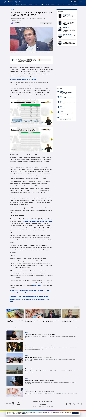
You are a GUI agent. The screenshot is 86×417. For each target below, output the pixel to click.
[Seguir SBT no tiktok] (81, 404)
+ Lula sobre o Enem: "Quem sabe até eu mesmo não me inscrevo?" (29, 296)
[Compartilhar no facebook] (44, 23)
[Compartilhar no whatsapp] (41, 23)
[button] (15, 317)
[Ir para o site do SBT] (18, 403)
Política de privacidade (47, 401)
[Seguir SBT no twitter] (74, 404)
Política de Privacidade (24, 413)
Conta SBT (75, 1)
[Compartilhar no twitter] (47, 23)
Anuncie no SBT (36, 401)
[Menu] (81, 1)
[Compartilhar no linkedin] (50, 23)
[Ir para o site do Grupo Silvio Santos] (10, 403)
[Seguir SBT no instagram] (66, 404)
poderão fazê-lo (36, 285)
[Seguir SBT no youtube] (78, 404)
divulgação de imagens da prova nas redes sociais (37, 221)
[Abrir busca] (68, 1)
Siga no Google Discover (45, 59)
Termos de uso (43, 404)
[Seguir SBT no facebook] (70, 404)
